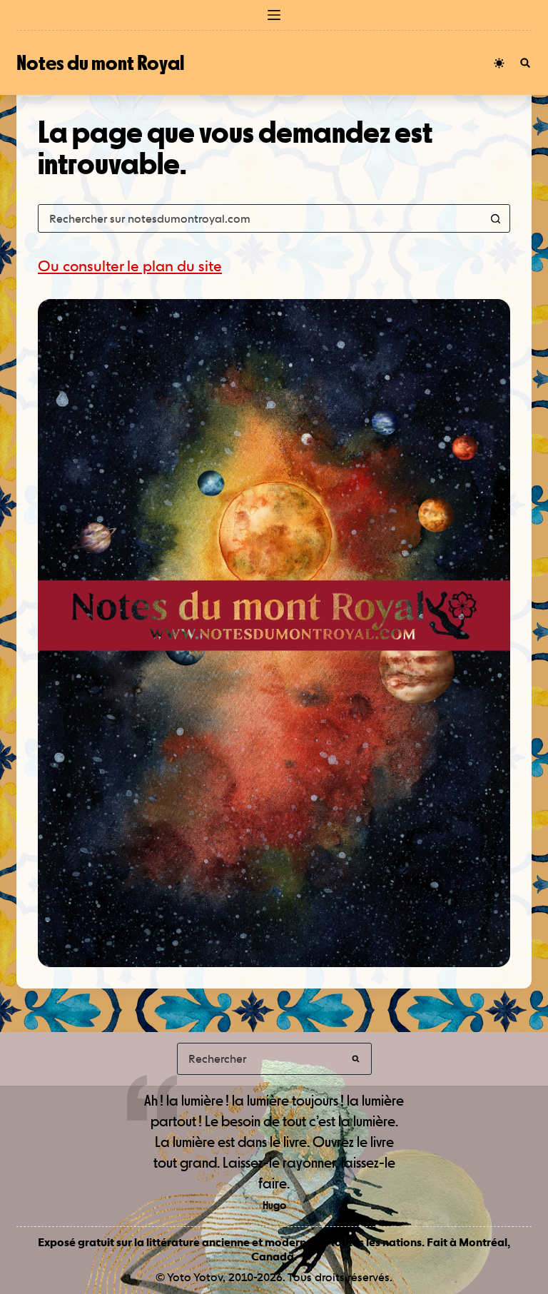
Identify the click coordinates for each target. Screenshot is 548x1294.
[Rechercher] (525, 62)
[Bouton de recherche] (495, 218)
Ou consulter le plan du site (130, 266)
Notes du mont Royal (100, 62)
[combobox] (260, 218)
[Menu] (274, 15)
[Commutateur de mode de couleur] (499, 63)
